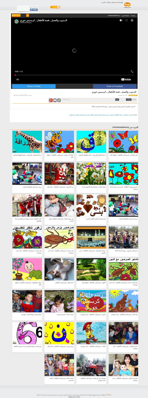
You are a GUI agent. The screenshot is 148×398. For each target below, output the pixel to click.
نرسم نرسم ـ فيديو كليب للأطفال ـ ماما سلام (60, 346)
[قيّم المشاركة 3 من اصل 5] (133, 95)
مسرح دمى (86, 114)
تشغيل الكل (17, 15)
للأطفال (117, 114)
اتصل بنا (64, 395)
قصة (121, 114)
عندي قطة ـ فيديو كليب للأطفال (64, 282)
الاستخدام (53, 395)
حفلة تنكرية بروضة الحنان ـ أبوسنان (31, 314)
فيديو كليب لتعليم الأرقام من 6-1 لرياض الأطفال (27, 346)
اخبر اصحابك (46, 395)
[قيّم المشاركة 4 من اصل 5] (131, 95)
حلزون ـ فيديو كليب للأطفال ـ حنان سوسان (93, 314)
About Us (39, 395)
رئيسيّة (78, 395)
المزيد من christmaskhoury (125, 127)
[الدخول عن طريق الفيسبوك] (34, 10)
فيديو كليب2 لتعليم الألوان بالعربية (96, 219)
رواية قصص (72, 114)
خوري (107, 114)
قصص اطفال (93, 114)
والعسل (126, 114)
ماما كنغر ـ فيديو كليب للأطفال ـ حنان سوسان (124, 314)
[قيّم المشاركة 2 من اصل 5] (135, 95)
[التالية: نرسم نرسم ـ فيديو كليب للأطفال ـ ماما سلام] (27, 15)
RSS (109, 395)
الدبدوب (130, 114)
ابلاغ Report (66, 99)
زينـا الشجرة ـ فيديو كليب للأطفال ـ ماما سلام (60, 187)
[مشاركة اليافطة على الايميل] (55, 100)
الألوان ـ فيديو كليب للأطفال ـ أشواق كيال (94, 282)
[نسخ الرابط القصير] (59, 100)
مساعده (59, 395)
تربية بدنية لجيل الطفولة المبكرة (32, 187)
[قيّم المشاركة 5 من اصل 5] (129, 95)
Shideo (103, 395)
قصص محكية (79, 114)
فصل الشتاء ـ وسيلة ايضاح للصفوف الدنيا (94, 187)
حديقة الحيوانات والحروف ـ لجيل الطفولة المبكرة (27, 155)
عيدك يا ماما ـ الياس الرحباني (65, 314)
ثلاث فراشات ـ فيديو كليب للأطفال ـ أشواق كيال (124, 155)
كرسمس (111, 114)
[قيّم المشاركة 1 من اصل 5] (137, 95)
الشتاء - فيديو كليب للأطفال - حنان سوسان (93, 346)
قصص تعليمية (101, 114)
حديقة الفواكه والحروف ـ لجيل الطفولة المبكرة (92, 155)
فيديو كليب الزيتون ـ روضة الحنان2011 (126, 251)
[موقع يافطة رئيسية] (127, 8)
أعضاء (69, 395)
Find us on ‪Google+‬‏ (86, 395)
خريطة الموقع (97, 395)
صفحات (74, 395)
